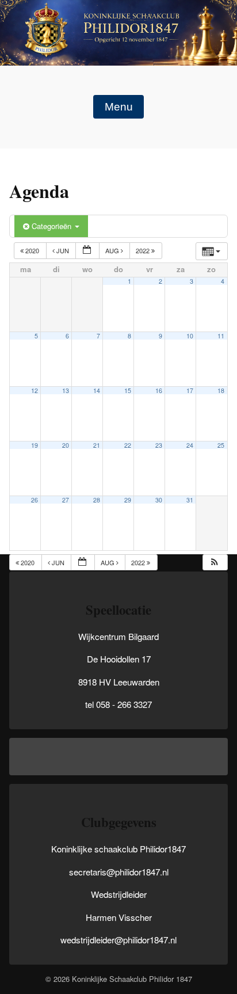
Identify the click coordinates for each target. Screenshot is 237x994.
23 (158, 445)
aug (113, 250)
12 (34, 390)
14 (96, 390)
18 (220, 390)
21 (96, 445)
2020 (32, 250)
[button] (214, 562)
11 (220, 336)
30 (158, 500)
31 (189, 500)
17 (189, 390)
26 (34, 500)
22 (127, 445)
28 (96, 500)
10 (189, 336)
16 (158, 390)
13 (65, 390)
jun (63, 250)
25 (220, 445)
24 (189, 445)
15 (127, 390)
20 (65, 445)
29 (127, 500)
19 (34, 445)
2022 (143, 250)
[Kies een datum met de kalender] (87, 250)
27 (65, 500)
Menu (119, 107)
